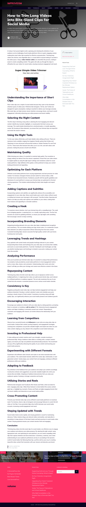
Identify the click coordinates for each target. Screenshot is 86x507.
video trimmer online (28, 59)
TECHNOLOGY (36, 8)
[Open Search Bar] (77, 3)
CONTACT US (71, 3)
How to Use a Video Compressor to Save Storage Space (63, 457)
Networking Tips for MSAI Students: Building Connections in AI (18, 457)
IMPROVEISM (14, 3)
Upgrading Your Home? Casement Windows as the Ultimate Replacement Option (42, 483)
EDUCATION (68, 8)
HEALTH (43, 8)
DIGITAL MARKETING (14, 446)
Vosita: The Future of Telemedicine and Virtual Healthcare (68, 92)
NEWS (29, 8)
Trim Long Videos (13, 447)
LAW (62, 8)
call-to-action (30, 307)
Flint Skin (38, 504)
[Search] (77, 471)
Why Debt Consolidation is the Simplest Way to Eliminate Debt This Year (68, 101)
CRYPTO (56, 8)
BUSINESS (50, 8)
